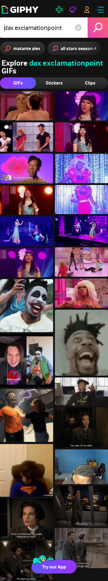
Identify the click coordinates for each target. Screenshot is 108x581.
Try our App (54, 567)
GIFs (18, 83)
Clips (90, 83)
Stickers (54, 83)
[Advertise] (73, 10)
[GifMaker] (59, 10)
